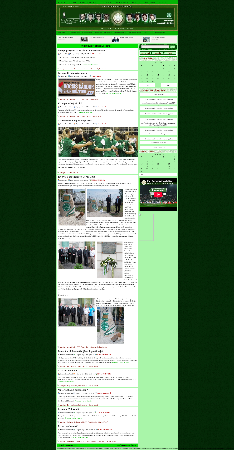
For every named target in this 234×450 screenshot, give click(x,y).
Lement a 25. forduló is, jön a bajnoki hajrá (80, 351)
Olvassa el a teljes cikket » (90, 65)
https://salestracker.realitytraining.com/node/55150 (159, 103)
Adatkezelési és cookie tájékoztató (83, 2)
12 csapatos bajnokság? (70, 103)
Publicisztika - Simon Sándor (92, 116)
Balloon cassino (158, 94)
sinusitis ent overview (158, 142)
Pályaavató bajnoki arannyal (73, 73)
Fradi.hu (162, 2)
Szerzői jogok (149, 2)
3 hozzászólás (96, 76)
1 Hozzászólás (97, 54)
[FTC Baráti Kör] (146, 240)
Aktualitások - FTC (73, 69)
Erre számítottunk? (68, 426)
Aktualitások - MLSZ (74, 116)
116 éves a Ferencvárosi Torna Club (76, 176)
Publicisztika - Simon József (88, 366)
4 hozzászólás (102, 106)
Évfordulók (87, 33)
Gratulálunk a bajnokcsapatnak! (75, 120)
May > (169, 85)
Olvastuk (108, 33)
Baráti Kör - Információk (89, 69)
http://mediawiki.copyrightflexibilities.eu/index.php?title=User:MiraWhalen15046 (158, 124)
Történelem (160, 33)
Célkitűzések (107, 2)
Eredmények (71, 422)
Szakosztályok (135, 33)
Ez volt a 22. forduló (68, 409)
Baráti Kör (75, 33)
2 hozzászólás (102, 124)
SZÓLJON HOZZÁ (98, 180)
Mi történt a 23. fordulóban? (73, 390)
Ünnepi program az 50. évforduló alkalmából (81, 50)
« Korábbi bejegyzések (68, 445)
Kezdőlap (62, 2)
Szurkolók (148, 33)
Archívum (136, 2)
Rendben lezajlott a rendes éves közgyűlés (159, 99)
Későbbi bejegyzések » (126, 445)
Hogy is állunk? (72, 366)
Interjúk (98, 33)
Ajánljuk (63, 69)
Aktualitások (63, 33)
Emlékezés (103, 69)
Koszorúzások (122, 2)
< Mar (147, 85)
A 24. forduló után (67, 370)
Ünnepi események (158, 148)
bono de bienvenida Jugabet (158, 134)
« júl (141, 174)
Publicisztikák (120, 33)
